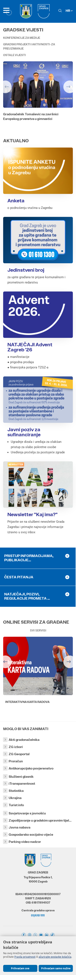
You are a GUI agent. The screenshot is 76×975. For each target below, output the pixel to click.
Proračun (16, 761)
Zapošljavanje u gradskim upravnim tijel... (40, 820)
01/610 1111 (38, 915)
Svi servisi (38, 630)
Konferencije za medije (21, 37)
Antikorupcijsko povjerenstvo (31, 768)
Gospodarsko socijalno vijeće (31, 834)
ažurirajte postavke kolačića (55, 957)
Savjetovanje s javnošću (27, 813)
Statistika (16, 790)
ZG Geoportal (19, 754)
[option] (38, 97)
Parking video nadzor (25, 841)
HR (68, 10)
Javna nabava (19, 827)
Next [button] (69, 87)
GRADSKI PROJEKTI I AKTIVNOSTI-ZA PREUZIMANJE (29, 46)
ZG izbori (16, 747)
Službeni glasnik (21, 776)
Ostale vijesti (14, 55)
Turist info (16, 805)
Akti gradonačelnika (24, 739)
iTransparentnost (22, 783)
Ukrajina (15, 798)
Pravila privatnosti (24, 957)
